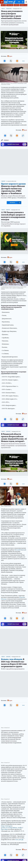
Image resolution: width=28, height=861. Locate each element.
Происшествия (8, 8)
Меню (2, 2)
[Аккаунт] (26, 2)
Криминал (6, 140)
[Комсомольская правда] (8, 2)
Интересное (8, 431)
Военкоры (16, 5)
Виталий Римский (20, 550)
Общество (3, 181)
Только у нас (10, 5)
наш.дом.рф (19, 839)
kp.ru (10, 56)
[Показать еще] (23, 61)
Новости (3, 5)
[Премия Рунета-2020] (14, 1)
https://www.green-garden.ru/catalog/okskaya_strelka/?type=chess (12, 827)
